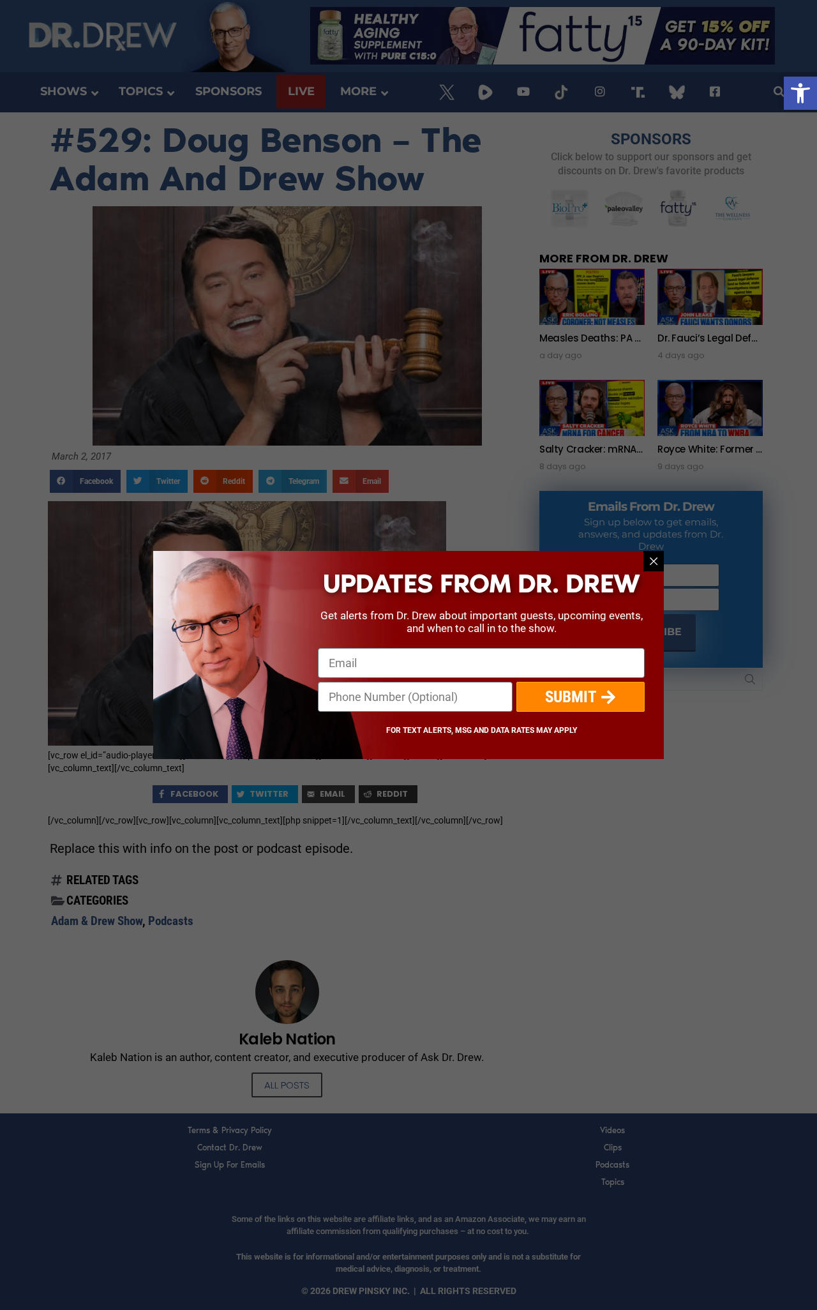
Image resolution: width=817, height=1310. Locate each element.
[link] (800, 93)
